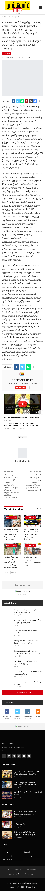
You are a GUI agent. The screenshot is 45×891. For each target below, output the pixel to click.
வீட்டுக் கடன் (8, 860)
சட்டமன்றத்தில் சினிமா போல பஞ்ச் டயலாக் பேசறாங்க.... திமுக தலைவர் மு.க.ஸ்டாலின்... (22, 417)
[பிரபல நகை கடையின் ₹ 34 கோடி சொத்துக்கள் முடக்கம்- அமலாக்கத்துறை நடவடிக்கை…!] (7, 643)
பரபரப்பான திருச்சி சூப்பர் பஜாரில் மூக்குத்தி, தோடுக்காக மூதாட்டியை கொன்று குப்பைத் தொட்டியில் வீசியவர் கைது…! (33, 482)
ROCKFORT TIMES (22, 380)
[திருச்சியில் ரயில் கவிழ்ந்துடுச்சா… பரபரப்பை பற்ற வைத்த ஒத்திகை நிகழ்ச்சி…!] (32, 549)
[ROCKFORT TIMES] (21, 374)
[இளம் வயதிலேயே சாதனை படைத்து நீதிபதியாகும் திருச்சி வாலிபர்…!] (7, 623)
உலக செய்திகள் (9, 856)
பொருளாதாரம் (29, 856)
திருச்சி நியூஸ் (6, 53)
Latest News (11, 518)
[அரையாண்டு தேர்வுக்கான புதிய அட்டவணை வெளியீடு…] (7, 612)
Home (5, 852)
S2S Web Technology (28, 887)
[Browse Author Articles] (22, 453)
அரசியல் (27, 852)
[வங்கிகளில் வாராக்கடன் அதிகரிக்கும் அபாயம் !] (7, 684)
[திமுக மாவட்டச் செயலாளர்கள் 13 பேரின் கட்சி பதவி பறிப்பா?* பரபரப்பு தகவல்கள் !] (7, 774)
